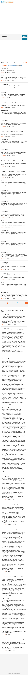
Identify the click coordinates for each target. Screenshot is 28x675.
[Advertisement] (14, 19)
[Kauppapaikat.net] (7, 2)
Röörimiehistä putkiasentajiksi (8, 62)
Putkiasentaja (4, 68)
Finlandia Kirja (4, 65)
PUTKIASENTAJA (5, 170)
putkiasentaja (4, 110)
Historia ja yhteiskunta (11, 65)
